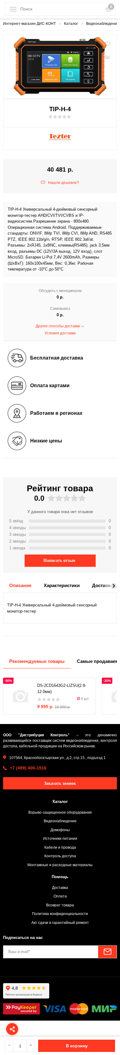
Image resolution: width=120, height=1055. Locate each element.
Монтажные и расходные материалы (60, 865)
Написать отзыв (59, 560)
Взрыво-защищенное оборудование (60, 812)
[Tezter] (60, 137)
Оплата (60, 896)
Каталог (60, 801)
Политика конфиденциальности (60, 914)
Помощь (60, 876)
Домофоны (60, 830)
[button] (114, 586)
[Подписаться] (107, 952)
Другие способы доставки (58, 326)
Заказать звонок (60, 783)
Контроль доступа (60, 856)
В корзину (77, 1045)
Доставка (60, 888)
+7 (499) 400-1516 (28, 767)
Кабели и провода (60, 847)
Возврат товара (60, 905)
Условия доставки (60, 333)
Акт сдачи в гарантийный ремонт (60, 923)
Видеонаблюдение (60, 821)
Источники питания (60, 838)
